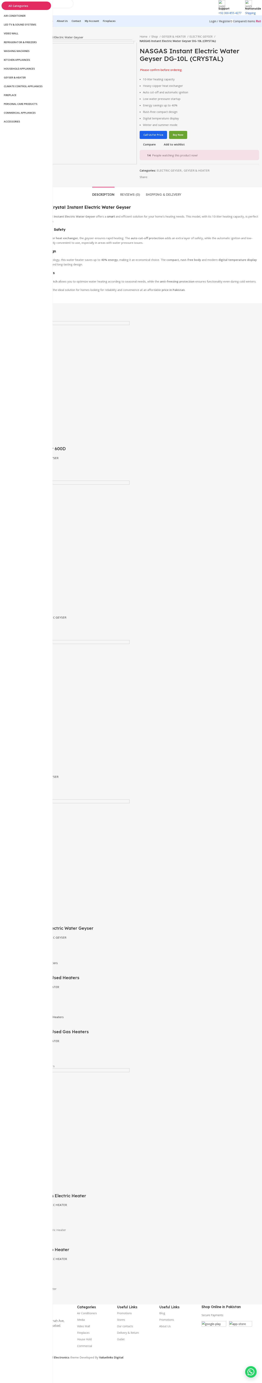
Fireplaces (83, 1333)
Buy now (178, 134)
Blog (162, 1313)
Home (144, 36)
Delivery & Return (128, 1333)
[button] (251, 1372)
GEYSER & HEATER (174, 36)
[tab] (103, 193)
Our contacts (125, 1326)
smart (111, 216)
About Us (165, 1326)
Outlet (121, 1339)
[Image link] (214, 1333)
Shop (155, 36)
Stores (121, 1319)
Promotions (166, 1319)
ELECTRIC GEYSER (201, 36)
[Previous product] (249, 39)
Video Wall (83, 1326)
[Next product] (257, 39)
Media (81, 1319)
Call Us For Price (153, 134)
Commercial (84, 1346)
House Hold (84, 1339)
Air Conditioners (87, 1313)
